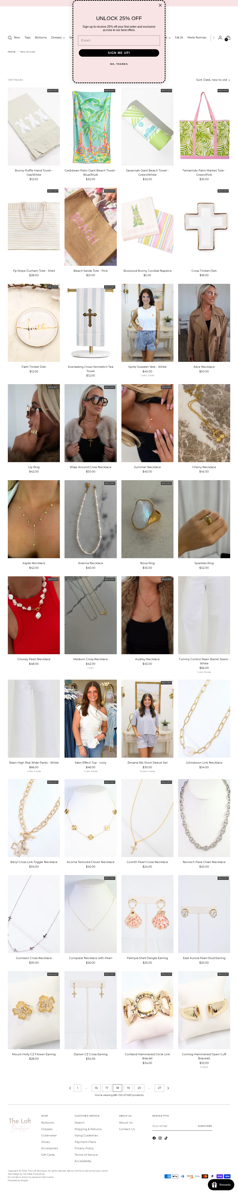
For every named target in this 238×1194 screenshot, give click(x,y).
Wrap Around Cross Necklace (90, 467)
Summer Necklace (147, 467)
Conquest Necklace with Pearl (90, 958)
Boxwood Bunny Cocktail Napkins (147, 270)
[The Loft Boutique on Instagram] (160, 1138)
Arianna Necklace (90, 563)
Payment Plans (85, 1142)
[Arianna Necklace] (91, 519)
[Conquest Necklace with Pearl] (91, 914)
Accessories (49, 1148)
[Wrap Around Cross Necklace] (91, 423)
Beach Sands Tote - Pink (90, 270)
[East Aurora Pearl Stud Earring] (204, 914)
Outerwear (49, 1135)
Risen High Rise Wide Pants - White (34, 762)
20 (139, 1088)
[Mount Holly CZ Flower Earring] (34, 1010)
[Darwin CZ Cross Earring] (91, 1010)
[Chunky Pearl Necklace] (34, 615)
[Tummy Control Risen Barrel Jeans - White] (204, 615)
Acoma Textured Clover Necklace (91, 862)
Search (79, 1122)
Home (11, 51)
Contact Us (127, 1129)
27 (159, 1088)
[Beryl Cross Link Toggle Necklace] (34, 818)
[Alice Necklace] (204, 323)
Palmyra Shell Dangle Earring (147, 958)
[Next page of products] (168, 1088)
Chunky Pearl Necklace (34, 659)
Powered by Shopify (18, 1180)
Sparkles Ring (204, 563)
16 (96, 1088)
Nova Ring (147, 563)
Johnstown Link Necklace (204, 762)
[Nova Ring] (147, 519)
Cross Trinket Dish (204, 270)
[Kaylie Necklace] (34, 519)
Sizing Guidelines (86, 1135)
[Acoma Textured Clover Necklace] (91, 818)
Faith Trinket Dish (34, 367)
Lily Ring (34, 467)
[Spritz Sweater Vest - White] (147, 323)
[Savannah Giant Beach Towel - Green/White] (147, 126)
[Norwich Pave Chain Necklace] (204, 818)
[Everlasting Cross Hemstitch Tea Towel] (91, 323)
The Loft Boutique (37, 1170)
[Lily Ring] (34, 423)
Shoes (45, 1142)
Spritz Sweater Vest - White (147, 367)
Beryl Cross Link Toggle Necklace (33, 862)
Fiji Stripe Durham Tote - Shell (34, 270)
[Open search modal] (10, 37)
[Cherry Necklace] (204, 423)
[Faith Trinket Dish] (34, 323)
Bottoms (47, 1122)
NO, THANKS (119, 64)
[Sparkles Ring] (204, 519)
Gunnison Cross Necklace (34, 958)
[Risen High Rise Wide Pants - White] (34, 719)
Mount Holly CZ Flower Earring (34, 1054)
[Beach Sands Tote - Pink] (91, 227)
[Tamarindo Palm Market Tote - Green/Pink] (204, 126)
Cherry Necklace (204, 467)
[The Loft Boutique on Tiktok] (166, 1138)
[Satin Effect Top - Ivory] (91, 719)
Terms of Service (86, 1154)
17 (106, 1088)
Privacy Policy (84, 1148)
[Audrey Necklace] (147, 615)
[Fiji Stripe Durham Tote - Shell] (34, 227)
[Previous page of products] (70, 1088)
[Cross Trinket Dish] (204, 227)
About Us (125, 1122)
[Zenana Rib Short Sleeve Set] (147, 719)
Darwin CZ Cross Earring (90, 1054)
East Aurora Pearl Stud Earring (204, 958)
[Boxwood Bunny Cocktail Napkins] (147, 227)
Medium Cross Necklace (90, 659)
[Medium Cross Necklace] (91, 615)
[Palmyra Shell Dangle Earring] (147, 914)
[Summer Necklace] (147, 423)
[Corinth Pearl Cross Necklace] (147, 818)
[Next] (213, 37)
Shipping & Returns (88, 1129)
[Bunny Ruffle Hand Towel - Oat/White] (34, 126)
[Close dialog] (160, 5)
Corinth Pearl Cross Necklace (147, 862)
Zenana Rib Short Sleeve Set (147, 762)
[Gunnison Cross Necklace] (34, 914)
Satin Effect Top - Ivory (90, 762)
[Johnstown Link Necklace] (204, 719)
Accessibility (83, 1161)
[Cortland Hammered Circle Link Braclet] (147, 1010)
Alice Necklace (204, 367)
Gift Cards (48, 1154)
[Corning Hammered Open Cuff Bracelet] (204, 1010)
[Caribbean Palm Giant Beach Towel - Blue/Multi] (91, 126)
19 (128, 1088)
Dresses (46, 1129)
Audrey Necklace (147, 659)
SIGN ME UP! (119, 52)
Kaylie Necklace (33, 563)
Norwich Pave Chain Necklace (204, 862)
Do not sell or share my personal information (31, 1177)
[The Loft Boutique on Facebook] (154, 1138)
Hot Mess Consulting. (34, 1174)
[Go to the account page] (220, 37)
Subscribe (205, 1126)
